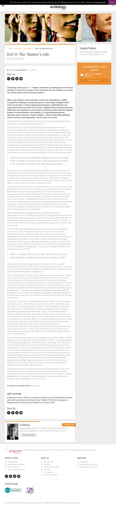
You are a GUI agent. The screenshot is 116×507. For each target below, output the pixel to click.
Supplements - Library (88, 467)
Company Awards (50, 475)
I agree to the (93, 75)
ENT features (28, 48)
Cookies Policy (100, 2)
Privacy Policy (13, 467)
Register (47, 464)
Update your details (51, 467)
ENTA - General (31, 70)
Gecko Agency (74, 503)
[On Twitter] (13, 79)
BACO (29, 88)
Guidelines (84, 462)
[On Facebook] (9, 79)
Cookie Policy (13, 462)
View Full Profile (28, 435)
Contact (47, 470)
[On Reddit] (21, 79)
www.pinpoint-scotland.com (85, 450)
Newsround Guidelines (88, 464)
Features (18, 48)
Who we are (48, 462)
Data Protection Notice (16, 464)
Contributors (48, 472)
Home (10, 48)
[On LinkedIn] (17, 79)
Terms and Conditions (16, 470)
